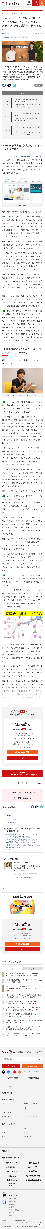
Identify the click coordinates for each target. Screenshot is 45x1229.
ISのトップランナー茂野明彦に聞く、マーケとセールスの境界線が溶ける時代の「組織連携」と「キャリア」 (23, 987)
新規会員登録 (23, 752)
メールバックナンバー (23, 747)
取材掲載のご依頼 (33, 1078)
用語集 (4, 1151)
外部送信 (11, 1216)
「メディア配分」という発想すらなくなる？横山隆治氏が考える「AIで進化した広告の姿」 (23, 1021)
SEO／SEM (6, 37)
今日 (12, 969)
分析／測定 (13, 37)
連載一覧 (5, 1136)
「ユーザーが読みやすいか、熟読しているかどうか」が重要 (27, 133)
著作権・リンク (13, 1195)
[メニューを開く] (3, 3)
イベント (5, 1144)
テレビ (4, 1108)
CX (25, 1108)
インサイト (5, 1116)
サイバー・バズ (11, 819)
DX (3, 1104)
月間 (32, 969)
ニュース (5, 1086)
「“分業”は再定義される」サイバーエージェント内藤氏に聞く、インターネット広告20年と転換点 (23, 1034)
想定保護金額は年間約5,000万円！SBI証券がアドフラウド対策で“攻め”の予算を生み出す (23, 836)
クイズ (26, 1132)
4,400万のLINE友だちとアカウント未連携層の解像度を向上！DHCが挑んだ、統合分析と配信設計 (23, 1009)
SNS (25, 1112)
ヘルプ (10, 1192)
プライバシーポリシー (15, 1213)
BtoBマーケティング (30, 1104)
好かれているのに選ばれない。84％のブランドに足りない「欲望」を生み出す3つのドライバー (23, 1002)
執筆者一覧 (27, 1136)
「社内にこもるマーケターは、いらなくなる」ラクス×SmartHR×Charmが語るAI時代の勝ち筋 (23, 1028)
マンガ (4, 1132)
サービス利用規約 (14, 1210)
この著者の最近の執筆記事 (22, 877)
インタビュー (6, 1128)
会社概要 (11, 1207)
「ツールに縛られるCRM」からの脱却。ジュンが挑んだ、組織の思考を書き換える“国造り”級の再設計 (23, 996)
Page (7, 117)
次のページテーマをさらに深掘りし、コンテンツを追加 (22, 773)
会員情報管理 (12, 1201)
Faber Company (11, 822)
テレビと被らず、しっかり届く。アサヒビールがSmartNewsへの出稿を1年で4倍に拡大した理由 (21, 974)
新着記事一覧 (7, 1093)
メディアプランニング (31, 1116)
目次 (22, 93)
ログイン (23, 758)
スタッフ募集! (13, 1198)
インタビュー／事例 (23, 37)
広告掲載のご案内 (12, 1078)
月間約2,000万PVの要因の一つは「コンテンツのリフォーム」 (27, 106)
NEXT (38, 783)
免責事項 (11, 1204)
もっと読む (8, 849)
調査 (25, 1128)
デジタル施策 (6, 1112)
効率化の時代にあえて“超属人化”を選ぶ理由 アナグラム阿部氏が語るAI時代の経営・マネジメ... (23, 841)
